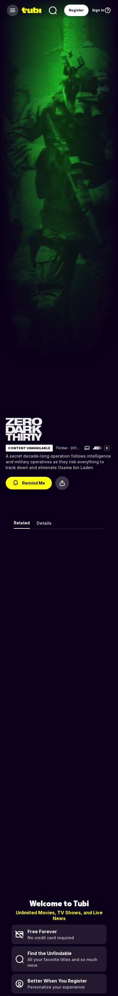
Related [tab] (22, 522)
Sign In (98, 10)
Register (76, 10)
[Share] (62, 483)
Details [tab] (44, 523)
